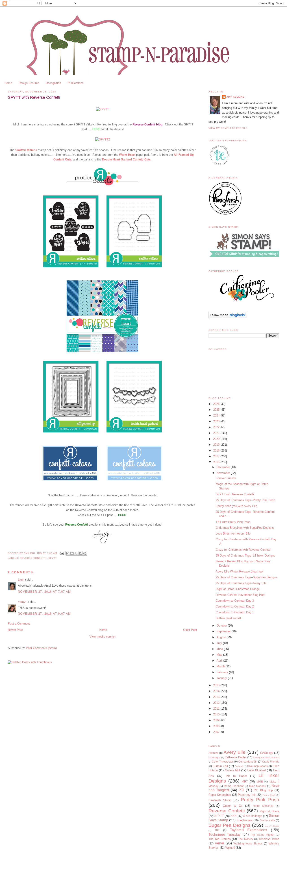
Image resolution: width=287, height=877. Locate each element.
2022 (216, 427)
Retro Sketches (263, 805)
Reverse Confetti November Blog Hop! (240, 594)
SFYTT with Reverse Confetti (235, 494)
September (224, 631)
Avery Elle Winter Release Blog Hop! (239, 571)
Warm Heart (127, 154)
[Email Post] (62, 553)
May (220, 654)
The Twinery (245, 839)
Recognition (53, 83)
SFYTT (52, 558)
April (220, 660)
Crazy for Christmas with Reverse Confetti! (243, 549)
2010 (216, 714)
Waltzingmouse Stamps (248, 843)
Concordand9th (247, 761)
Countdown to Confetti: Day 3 (235, 600)
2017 (216, 456)
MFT (245, 781)
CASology (266, 752)
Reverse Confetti (76, 524)
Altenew (213, 752)
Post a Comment (19, 623)
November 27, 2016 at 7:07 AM (44, 591)
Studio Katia (267, 820)
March (221, 666)
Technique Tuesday (225, 834)
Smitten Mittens (26, 150)
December (224, 467)
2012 (216, 702)
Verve (219, 843)
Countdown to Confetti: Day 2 (235, 606)
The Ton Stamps (220, 839)
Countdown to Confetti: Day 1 (235, 612)
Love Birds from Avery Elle (233, 533)
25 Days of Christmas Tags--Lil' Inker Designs (245, 555)
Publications (76, 83)
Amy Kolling (235, 97)
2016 (216, 462)
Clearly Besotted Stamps (266, 757)
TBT (217, 830)
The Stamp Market (262, 834)
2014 (216, 691)
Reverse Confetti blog (147, 124)
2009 (216, 720)
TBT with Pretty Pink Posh (233, 522)
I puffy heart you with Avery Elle (236, 506)
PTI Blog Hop (263, 790)
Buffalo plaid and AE (229, 618)
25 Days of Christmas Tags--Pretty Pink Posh (245, 500)
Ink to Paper (236, 776)
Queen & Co (232, 805)
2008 (216, 726)
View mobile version (102, 636)
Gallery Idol (232, 770)
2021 (216, 433)
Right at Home (269, 811)
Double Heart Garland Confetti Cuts (126, 159)
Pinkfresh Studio (220, 800)
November (224, 473)
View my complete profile (228, 128)
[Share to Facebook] (80, 553)
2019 (216, 444)
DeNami (239, 766)
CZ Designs (215, 757)
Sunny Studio (272, 826)
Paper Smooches (220, 794)
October (222, 625)
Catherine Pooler (235, 757)
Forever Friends (226, 478)
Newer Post (15, 629)
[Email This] (67, 553)
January (222, 678)
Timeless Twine (269, 839)
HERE (96, 129)
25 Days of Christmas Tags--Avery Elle (241, 583)
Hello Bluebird (256, 770)
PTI (241, 790)
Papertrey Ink (247, 794)
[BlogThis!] (72, 553)
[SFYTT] (102, 109)
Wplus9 (230, 847)
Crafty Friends (270, 761)
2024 (216, 415)
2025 (216, 409)
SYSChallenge (252, 816)
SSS (233, 816)
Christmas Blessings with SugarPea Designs (245, 527)
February (223, 672)
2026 (216, 404)
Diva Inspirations (257, 766)
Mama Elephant (234, 786)
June (220, 649)
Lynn (21, 579)
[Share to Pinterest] (85, 553)
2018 (216, 450)
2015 (216, 685)
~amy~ (22, 601)
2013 (216, 697)
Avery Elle (235, 752)
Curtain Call (220, 766)
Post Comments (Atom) (41, 648)
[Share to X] (76, 553)
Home (8, 83)
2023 (216, 421)
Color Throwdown (223, 761)
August (222, 637)
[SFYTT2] (102, 139)
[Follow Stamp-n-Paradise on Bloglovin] (228, 317)
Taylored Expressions (248, 830)
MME (260, 781)
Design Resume (29, 83)
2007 (216, 732)
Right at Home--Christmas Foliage (238, 589)
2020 (216, 439)
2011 (216, 708)
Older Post (190, 629)
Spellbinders (244, 820)
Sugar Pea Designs (229, 825)
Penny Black (269, 795)
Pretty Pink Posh (260, 799)
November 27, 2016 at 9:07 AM (44, 613)
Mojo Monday (257, 786)
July (220, 643)
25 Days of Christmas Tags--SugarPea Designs (246, 577)
